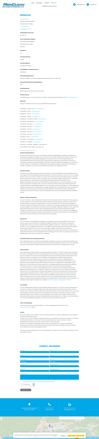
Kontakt (47, 3)
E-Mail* (22, 355)
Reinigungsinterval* (54, 364)
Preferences (63, 435)
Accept (80, 435)
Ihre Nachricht (23, 374)
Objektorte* (23, 369)
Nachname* (52, 350)
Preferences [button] (55, 435)
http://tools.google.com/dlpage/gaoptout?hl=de (59, 280)
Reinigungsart (23, 359)
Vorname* (22, 350)
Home (32, 3)
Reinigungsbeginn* (54, 369)
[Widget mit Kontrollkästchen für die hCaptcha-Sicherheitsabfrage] (28, 385)
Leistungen (39, 3)
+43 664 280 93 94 (93, 4)
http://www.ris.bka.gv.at (71, 97)
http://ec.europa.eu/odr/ (26, 307)
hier (61, 296)
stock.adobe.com (40, 108)
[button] (49, 426)
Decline (72, 435)
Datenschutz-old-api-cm (49, 6)
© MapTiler (88, 436)
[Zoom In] (1, 418)
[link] (39, 3)
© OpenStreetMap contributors (94, 436)
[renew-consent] (1, 438)
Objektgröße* (23, 364)
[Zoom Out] (1, 419)
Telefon (51, 355)
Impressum (54, 3)
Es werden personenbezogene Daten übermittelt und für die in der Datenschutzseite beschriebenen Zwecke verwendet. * (39, 381)
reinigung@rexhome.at (80, 4)
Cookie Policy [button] (36, 435)
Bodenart (52, 359)
